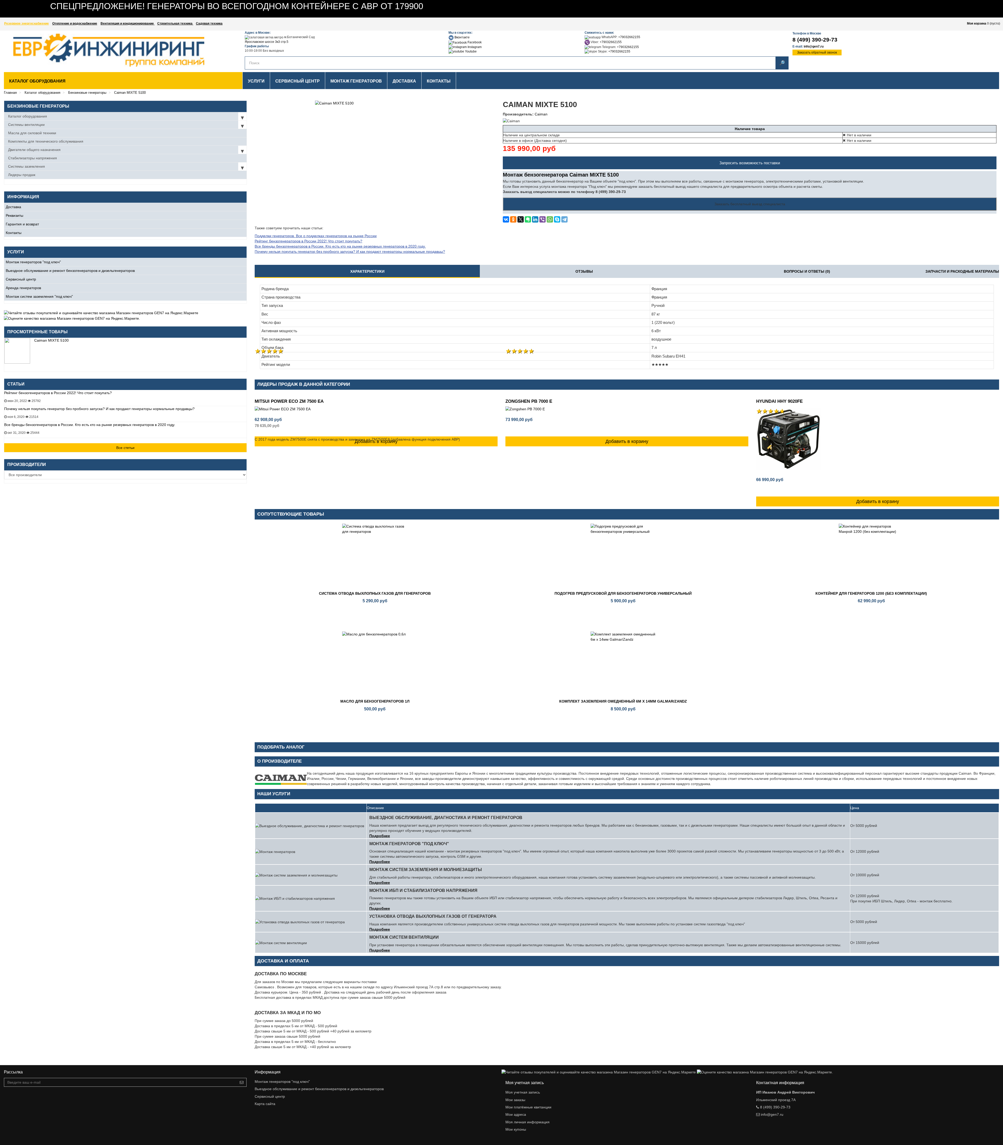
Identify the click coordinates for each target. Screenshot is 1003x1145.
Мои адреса (515, 1114)
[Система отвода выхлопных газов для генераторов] (375, 556)
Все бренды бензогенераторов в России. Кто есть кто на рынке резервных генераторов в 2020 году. (89, 425)
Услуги (256, 81)
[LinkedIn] (535, 219)
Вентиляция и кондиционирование (128, 23)
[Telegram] (564, 219)
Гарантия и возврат (22, 224)
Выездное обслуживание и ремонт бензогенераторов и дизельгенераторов (70, 270)
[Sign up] (242, 1082)
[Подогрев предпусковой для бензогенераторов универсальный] (623, 556)
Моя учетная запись (522, 1092)
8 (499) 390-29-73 (814, 40)
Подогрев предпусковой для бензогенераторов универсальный (623, 593)
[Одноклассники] (513, 219)
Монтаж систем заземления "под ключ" (39, 296)
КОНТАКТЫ (439, 81)
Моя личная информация (527, 1122)
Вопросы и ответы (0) (807, 271)
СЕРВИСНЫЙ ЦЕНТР (297, 81)
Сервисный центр (21, 279)
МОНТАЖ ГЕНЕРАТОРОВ (356, 81)
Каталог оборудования (37, 81)
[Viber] (542, 219)
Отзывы (584, 271)
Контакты (13, 233)
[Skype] (557, 219)
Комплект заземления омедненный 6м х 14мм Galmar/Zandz (623, 701)
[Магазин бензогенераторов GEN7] (95, 50)
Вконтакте (462, 37)
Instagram (474, 47)
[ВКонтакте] (506, 219)
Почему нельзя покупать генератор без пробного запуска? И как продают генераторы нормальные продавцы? (99, 409)
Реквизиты (14, 215)
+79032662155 (629, 37)
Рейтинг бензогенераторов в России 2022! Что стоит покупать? (58, 393)
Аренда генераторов (23, 288)
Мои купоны (515, 1129)
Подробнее (379, 836)
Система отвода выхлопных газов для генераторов (375, 593)
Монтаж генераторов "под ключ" (33, 262)
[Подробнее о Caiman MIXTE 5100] (17, 351)
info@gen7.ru (814, 46)
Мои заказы (515, 1100)
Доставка (13, 207)
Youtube (470, 51)
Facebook (474, 42)
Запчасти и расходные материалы (962, 271)
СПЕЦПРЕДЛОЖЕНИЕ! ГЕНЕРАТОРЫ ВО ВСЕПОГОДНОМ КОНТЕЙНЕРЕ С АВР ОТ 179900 (236, 6)
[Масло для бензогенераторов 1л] (375, 664)
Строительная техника (175, 23)
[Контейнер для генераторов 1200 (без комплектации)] (871, 556)
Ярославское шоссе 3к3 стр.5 (266, 42)
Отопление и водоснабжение (74, 23)
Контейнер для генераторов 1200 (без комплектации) (871, 593)
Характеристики (367, 271)
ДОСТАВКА (404, 81)
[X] (520, 219)
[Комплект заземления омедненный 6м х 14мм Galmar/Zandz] (623, 664)
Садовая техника (209, 23)
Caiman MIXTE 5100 (51, 340)
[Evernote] (528, 219)
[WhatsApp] (550, 219)
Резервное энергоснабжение (26, 23)
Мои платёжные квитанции (528, 1107)
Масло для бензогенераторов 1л (375, 701)
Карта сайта (265, 1104)
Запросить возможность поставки (749, 163)
